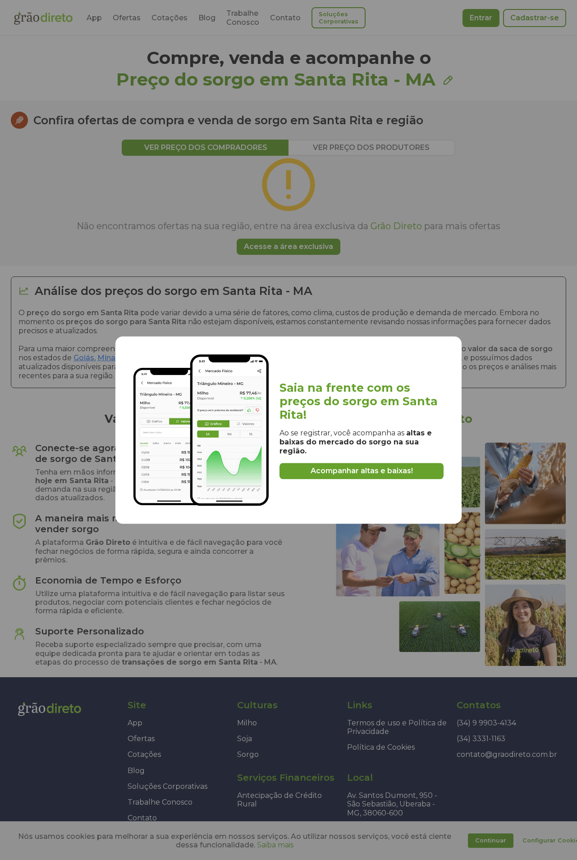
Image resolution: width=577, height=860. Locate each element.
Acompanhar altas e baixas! (362, 470)
